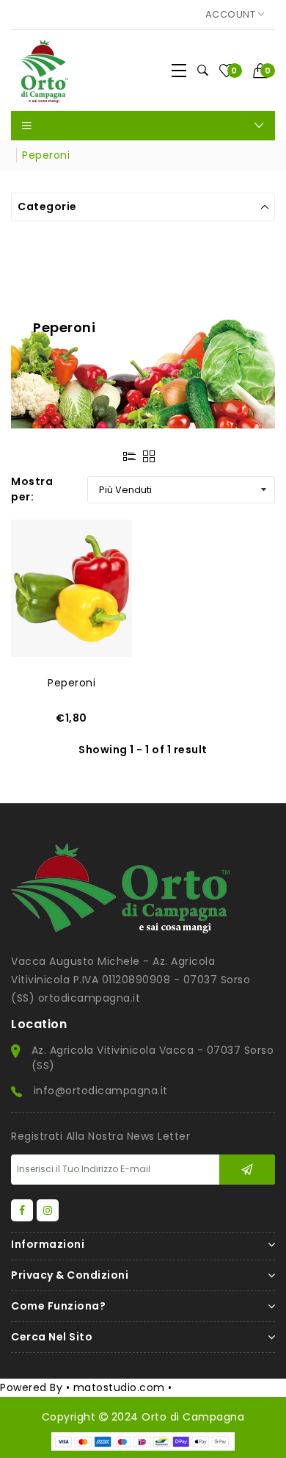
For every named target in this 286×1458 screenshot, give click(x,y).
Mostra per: (32, 489)
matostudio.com (119, 1387)
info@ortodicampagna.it (101, 1090)
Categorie (47, 206)
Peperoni (71, 682)
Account (231, 14)
